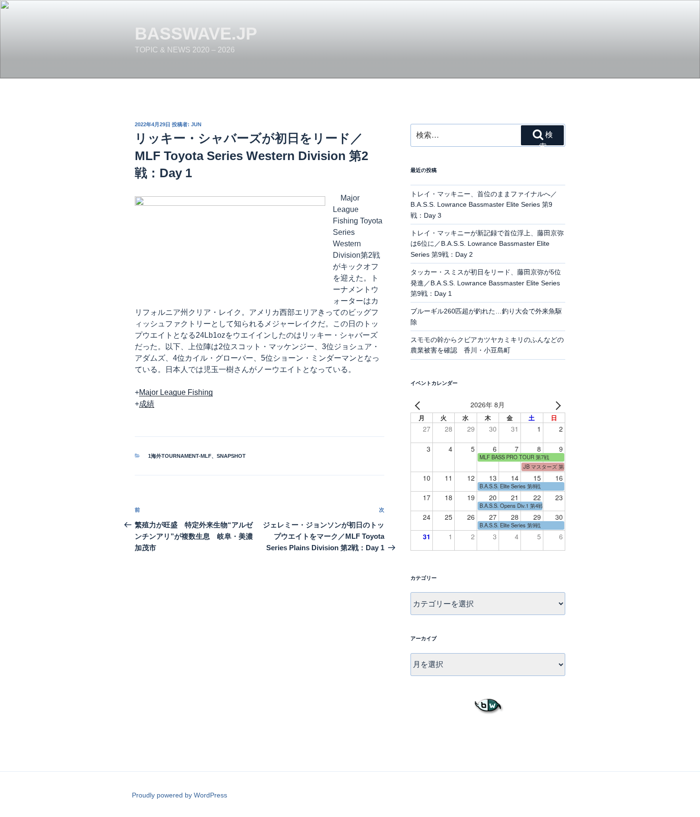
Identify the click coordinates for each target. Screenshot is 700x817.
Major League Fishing (176, 392)
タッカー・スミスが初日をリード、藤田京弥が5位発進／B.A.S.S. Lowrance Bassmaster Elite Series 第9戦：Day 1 (485, 282)
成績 (146, 404)
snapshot (231, 456)
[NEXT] (556, 405)
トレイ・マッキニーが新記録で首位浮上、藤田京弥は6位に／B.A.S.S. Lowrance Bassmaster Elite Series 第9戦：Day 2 (487, 243)
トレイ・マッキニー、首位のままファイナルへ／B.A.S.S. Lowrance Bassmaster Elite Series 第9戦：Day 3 (483, 204)
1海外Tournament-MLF (179, 456)
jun (196, 124)
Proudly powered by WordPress (179, 795)
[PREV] (419, 405)
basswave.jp (196, 33)
